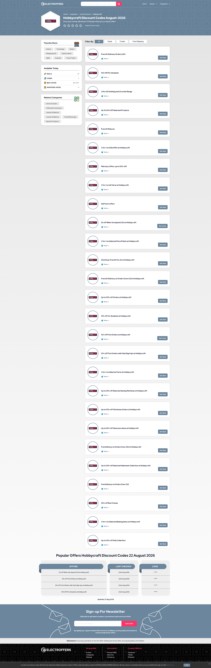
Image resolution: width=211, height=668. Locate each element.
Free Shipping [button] (138, 41)
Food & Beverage (70, 117)
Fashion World (66, 53)
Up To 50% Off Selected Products (115, 110)
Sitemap (89, 657)
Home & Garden (51, 104)
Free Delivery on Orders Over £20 (115, 484)
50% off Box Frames (109, 503)
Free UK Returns (108, 129)
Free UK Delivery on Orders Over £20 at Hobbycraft (122, 278)
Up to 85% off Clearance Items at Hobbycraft (120, 428)
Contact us (111, 657)
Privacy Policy (112, 652)
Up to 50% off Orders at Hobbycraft (116, 297)
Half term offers (108, 204)
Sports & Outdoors (52, 121)
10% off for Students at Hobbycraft (116, 316)
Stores (152, 4)
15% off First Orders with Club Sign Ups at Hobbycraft (123, 353)
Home (144, 4)
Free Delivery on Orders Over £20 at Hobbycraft (121, 447)
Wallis (48, 58)
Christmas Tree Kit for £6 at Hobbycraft (117, 260)
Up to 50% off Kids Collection (113, 540)
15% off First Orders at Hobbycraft (115, 335)
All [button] (99, 41)
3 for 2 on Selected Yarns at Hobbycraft (117, 372)
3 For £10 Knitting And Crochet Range (116, 91)
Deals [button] (110, 41)
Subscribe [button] (129, 623)
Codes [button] (122, 41)
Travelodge (60, 49)
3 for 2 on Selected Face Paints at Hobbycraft (120, 241)
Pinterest (131, 657)
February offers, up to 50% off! (114, 166)
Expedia (58, 58)
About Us (110, 655)
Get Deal (163, 58)
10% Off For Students (110, 73)
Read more (170, 665)
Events (88, 652)
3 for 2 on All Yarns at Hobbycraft (115, 185)
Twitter (130, 655)
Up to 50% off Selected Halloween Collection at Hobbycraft (125, 465)
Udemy (48, 49)
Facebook (131, 652)
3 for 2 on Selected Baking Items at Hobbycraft (120, 522)
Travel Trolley (70, 58)
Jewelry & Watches (52, 112)
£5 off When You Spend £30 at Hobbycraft (118, 222)
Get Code (162, 226)
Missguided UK (51, 53)
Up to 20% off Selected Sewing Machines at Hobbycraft (124, 391)
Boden (72, 49)
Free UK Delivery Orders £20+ (113, 54)
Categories (164, 4)
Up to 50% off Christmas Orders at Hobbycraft (120, 409)
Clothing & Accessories (54, 108)
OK (187, 665)
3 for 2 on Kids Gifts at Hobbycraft (115, 148)
